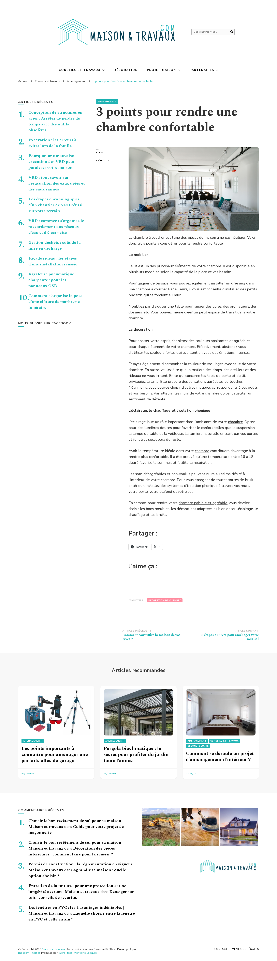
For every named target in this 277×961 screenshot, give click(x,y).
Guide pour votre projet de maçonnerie (76, 830)
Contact (220, 949)
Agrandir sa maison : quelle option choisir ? (77, 873)
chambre (212, 393)
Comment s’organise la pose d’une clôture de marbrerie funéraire (55, 302)
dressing (238, 283)
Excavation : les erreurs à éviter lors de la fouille (52, 143)
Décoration (126, 70)
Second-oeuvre (198, 746)
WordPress (65, 953)
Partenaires (202, 70)
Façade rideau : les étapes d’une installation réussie (52, 261)
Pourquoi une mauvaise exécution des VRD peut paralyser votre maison (51, 162)
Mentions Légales (85, 953)
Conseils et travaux (79, 70)
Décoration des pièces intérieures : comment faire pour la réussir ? (71, 851)
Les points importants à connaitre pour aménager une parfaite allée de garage (54, 754)
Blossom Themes (29, 953)
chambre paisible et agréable (203, 502)
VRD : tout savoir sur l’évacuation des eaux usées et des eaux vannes (56, 183)
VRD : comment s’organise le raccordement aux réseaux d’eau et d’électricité (56, 227)
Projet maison (161, 70)
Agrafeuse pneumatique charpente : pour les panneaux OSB (51, 280)
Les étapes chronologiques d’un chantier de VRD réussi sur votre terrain (55, 205)
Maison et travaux (53, 949)
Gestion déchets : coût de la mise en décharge (54, 245)
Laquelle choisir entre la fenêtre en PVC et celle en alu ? (81, 916)
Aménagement (107, 101)
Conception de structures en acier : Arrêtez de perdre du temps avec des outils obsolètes (55, 121)
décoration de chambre (164, 600)
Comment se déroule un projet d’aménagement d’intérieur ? (220, 756)
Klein (99, 152)
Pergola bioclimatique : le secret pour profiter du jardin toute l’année (136, 754)
